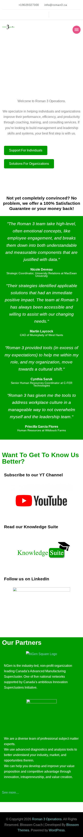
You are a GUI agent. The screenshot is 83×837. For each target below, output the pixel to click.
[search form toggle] (53, 14)
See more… (10, 792)
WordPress (57, 830)
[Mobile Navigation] (77, 30)
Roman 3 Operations (47, 819)
